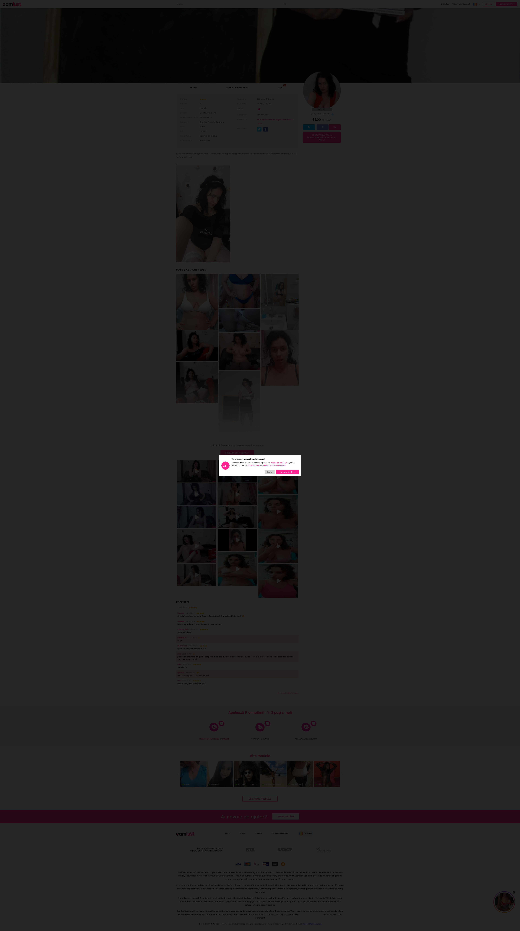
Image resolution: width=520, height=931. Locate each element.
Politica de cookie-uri (279, 463)
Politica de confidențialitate (275, 465)
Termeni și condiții (255, 465)
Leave (269, 472)
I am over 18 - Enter (287, 472)
